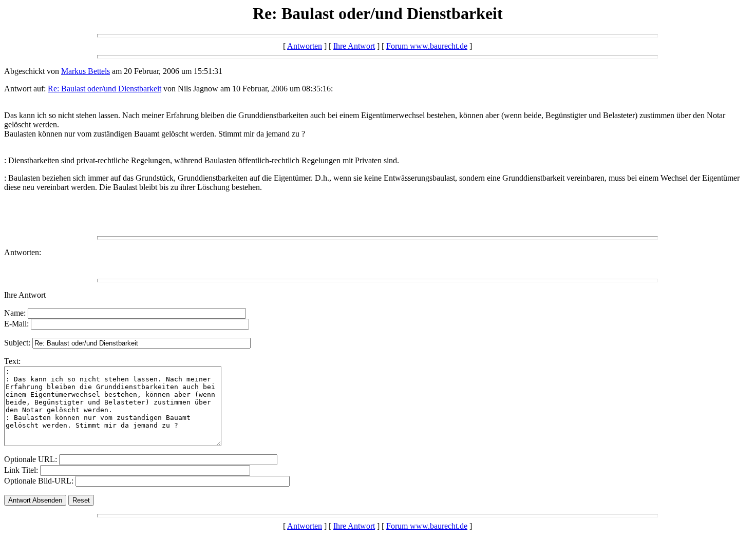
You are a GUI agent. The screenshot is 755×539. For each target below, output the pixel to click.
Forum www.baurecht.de (426, 46)
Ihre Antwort (354, 46)
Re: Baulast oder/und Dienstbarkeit (104, 88)
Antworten (304, 46)
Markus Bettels (85, 71)
